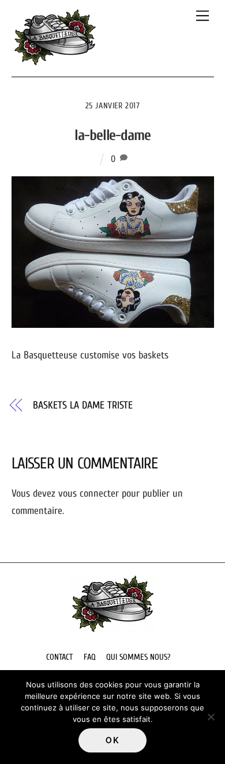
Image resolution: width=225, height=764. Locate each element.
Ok (112, 740)
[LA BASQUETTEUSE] (55, 62)
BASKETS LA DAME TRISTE (83, 405)
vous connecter (88, 493)
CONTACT (59, 657)
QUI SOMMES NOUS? (138, 657)
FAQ (90, 657)
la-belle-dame (112, 135)
